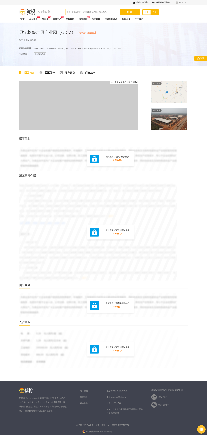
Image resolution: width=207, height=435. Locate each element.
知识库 (45, 19)
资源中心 (57, 19)
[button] (201, 429)
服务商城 (83, 19)
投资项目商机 (111, 19)
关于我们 (139, 19)
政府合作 (126, 19)
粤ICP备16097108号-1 (121, 425)
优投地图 (70, 19)
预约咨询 (96, 19)
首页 (22, 19)
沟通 (202, 58)
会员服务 (33, 19)
